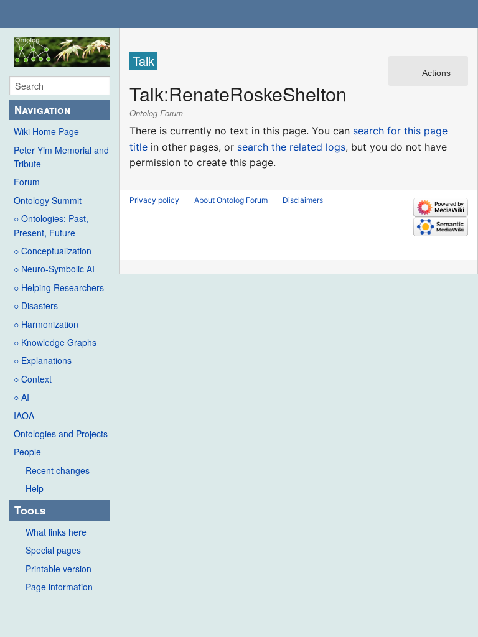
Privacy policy (154, 200)
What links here (56, 532)
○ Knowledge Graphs (55, 342)
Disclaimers (303, 200)
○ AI (21, 397)
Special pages (53, 550)
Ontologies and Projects (61, 433)
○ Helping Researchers (59, 287)
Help (35, 488)
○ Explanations (43, 360)
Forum (27, 181)
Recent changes (58, 470)
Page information (59, 586)
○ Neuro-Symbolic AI (54, 269)
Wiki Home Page (46, 131)
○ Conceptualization (52, 250)
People (27, 451)
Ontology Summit (48, 200)
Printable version (58, 568)
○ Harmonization (46, 324)
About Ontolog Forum (231, 200)
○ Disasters (36, 305)
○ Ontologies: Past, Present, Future (51, 225)
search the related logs (291, 147)
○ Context (33, 379)
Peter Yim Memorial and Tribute (61, 157)
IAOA (24, 415)
